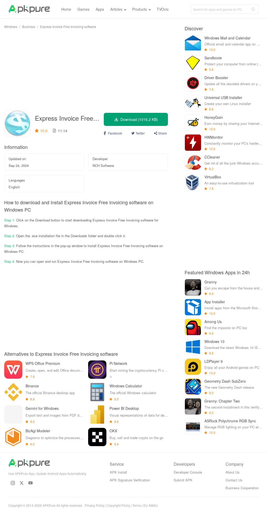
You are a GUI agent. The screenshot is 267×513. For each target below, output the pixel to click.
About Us (233, 472)
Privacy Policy (95, 505)
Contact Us (234, 479)
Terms (136, 505)
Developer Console (188, 472)
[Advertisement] (86, 69)
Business (28, 26)
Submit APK (183, 479)
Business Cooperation (242, 487)
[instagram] (12, 483)
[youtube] (30, 483)
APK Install (118, 472)
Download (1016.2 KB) (139, 119)
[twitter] (21, 483)
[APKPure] (29, 9)
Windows (10, 26)
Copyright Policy (118, 505)
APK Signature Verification (130, 479)
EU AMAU (150, 505)
